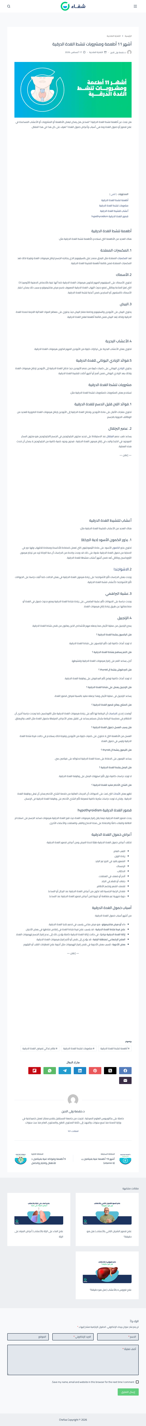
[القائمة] (135, 6)
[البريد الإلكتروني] (125, 1080)
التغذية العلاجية (96, 52)
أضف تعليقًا (129, 1349)
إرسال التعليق (128, 1392)
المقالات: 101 (73, 1131)
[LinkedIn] (80, 1070)
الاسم (132, 1336)
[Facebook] (125, 1070)
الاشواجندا (121, 569)
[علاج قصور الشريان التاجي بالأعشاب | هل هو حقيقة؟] (107, 1212)
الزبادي (120, 368)
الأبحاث (116, 793)
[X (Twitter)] (110, 1070)
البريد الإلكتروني (82, 1336)
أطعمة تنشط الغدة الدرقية (114, 1048)
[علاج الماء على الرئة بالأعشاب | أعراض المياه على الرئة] (38, 1212)
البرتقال (110, 436)
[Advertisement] (73, 158)
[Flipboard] (34, 1070)
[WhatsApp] (49, 1070)
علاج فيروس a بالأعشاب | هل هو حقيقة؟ (111, 1289)
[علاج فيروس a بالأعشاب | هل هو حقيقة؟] (107, 1271)
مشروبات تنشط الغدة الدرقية (78, 1048)
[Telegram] (65, 1070)
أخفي (113, 194)
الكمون (116, 547)
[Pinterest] (95, 1070)
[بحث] (8, 6)
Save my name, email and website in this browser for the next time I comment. (93, 1382)
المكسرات (122, 258)
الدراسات (112, 713)
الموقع (42, 1336)
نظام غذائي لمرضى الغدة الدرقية (39, 1048)
